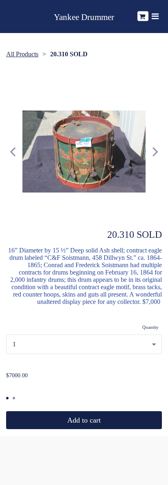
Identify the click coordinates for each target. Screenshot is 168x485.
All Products (22, 54)
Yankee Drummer (84, 17)
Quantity (150, 327)
